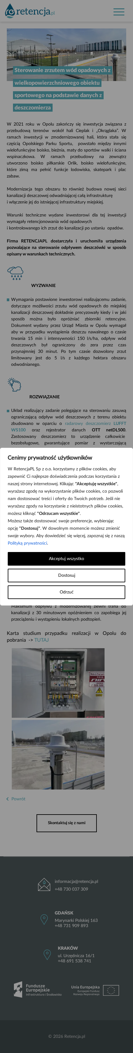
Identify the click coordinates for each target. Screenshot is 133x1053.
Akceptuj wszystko (66, 559)
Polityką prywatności (27, 543)
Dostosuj (66, 575)
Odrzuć (67, 592)
